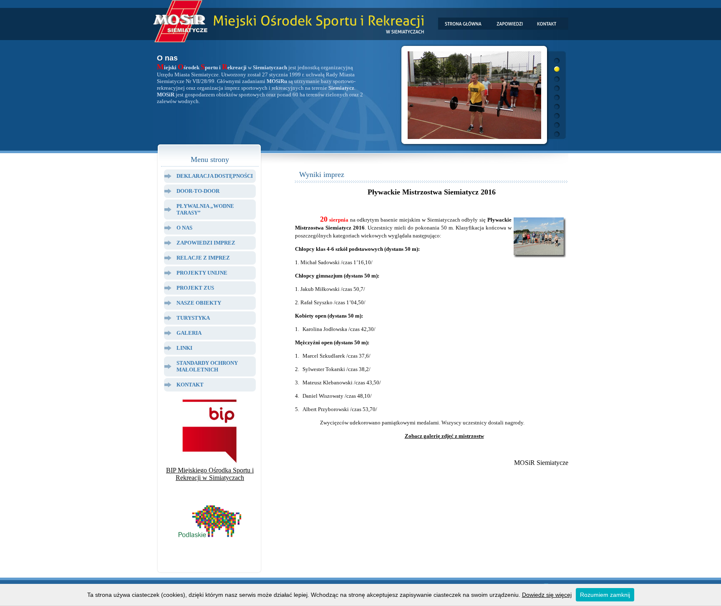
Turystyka (193, 318)
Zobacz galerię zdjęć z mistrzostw (444, 436)
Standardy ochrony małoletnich (207, 366)
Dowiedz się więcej (547, 594)
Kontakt (190, 384)
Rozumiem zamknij (605, 594)
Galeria (189, 333)
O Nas (184, 228)
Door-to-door (197, 191)
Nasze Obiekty (198, 303)
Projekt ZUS (195, 288)
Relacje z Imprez (203, 258)
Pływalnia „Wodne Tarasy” (205, 209)
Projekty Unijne (201, 273)
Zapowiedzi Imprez (205, 243)
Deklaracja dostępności (214, 176)
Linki (184, 348)
